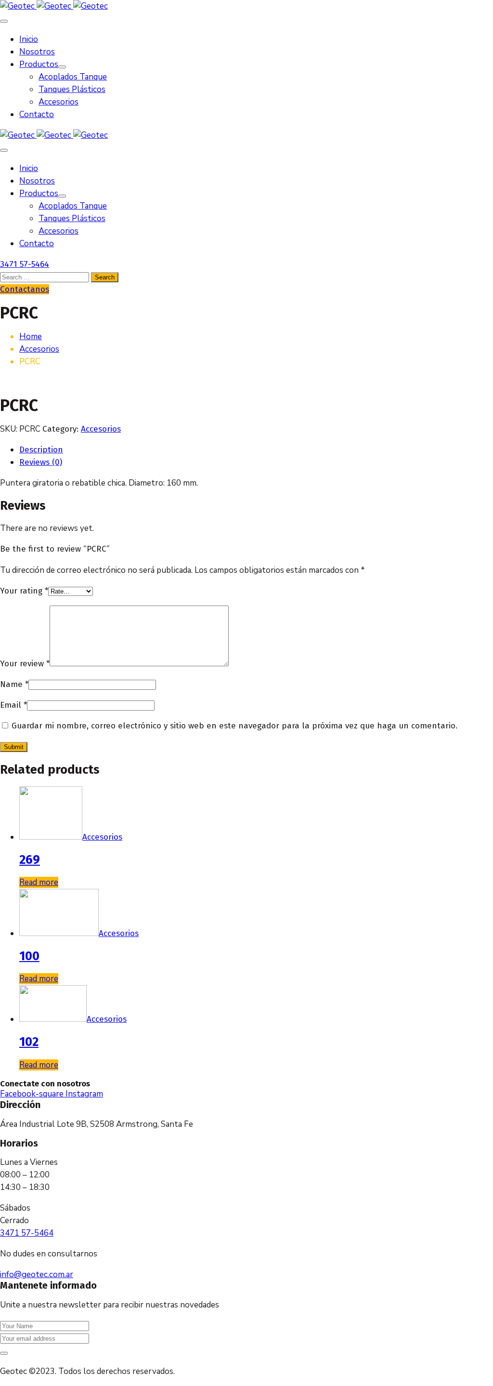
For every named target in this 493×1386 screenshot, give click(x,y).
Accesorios (58, 101)
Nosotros (37, 51)
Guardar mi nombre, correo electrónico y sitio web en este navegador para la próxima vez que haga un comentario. (234, 726)
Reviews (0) (40, 462)
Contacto (36, 114)
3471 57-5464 (24, 264)
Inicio (28, 39)
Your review (25, 664)
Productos (38, 64)
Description (41, 450)
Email (13, 705)
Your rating (24, 591)
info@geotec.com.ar (36, 1274)
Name (14, 684)
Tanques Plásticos (72, 89)
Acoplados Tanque (73, 76)
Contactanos (24, 289)
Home (30, 336)
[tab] (256, 450)
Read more (38, 882)
